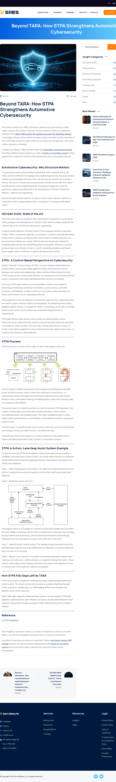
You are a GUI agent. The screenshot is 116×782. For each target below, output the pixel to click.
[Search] (112, 47)
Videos (98, 96)
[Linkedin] (109, 3)
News (98, 102)
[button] (110, 12)
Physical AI (48, 725)
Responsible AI (98, 68)
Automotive (49, 720)
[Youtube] (113, 3)
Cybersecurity (98, 85)
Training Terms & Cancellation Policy (108, 740)
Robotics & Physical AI (98, 74)
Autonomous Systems (98, 79)
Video (74, 725)
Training (47, 734)
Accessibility (107, 748)
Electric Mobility (98, 91)
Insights (75, 720)
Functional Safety (98, 62)
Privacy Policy (107, 720)
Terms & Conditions (106, 731)
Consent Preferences (107, 755)
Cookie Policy (107, 725)
